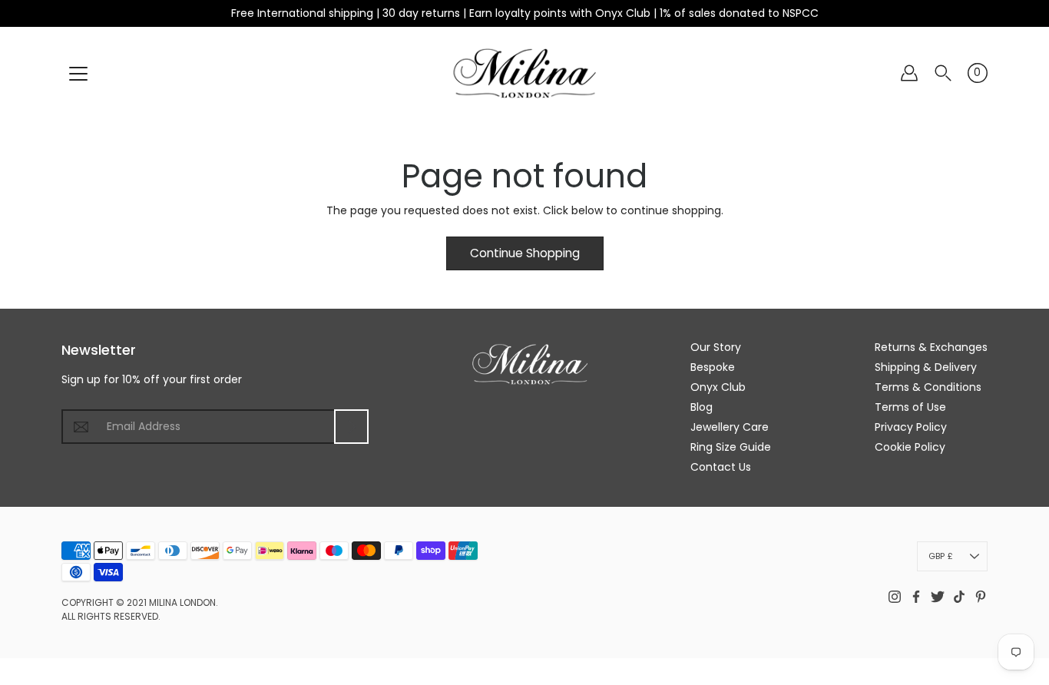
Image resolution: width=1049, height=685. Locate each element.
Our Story (715, 347)
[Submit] (351, 426)
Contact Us (720, 467)
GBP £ (940, 556)
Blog (701, 407)
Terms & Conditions (928, 387)
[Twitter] (938, 597)
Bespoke (712, 367)
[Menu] (78, 74)
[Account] (909, 73)
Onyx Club (718, 387)
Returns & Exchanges (931, 347)
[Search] (943, 73)
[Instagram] (895, 597)
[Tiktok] (959, 597)
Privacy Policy (911, 427)
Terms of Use (910, 407)
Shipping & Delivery (926, 367)
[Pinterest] (981, 597)
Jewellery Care (729, 427)
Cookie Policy (910, 447)
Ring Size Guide (730, 447)
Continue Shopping (525, 253)
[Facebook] (916, 597)
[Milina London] (525, 73)
